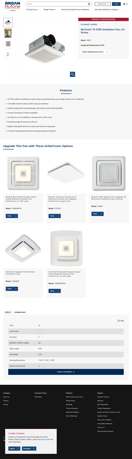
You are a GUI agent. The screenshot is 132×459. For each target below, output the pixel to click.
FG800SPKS (16, 208)
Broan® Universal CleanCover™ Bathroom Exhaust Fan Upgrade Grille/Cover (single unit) (63, 199)
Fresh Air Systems (72, 408)
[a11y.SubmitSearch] (89, 4)
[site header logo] (12, 6)
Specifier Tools (102, 416)
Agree (12, 448)
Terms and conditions (104, 420)
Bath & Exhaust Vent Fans (74, 397)
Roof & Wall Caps (71, 416)
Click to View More (64, 372)
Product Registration (104, 408)
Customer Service (103, 397)
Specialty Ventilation (72, 412)
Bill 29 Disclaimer (102, 404)
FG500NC (15, 281)
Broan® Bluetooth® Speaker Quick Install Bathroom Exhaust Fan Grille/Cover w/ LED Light (21, 199)
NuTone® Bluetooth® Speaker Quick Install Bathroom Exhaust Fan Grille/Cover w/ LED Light (64, 274)
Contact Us (101, 427)
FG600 (100, 206)
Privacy (5, 404)
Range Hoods (70, 400)
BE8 (102, 45)
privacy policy (46, 439)
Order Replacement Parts (92, 52)
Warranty (100, 400)
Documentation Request (105, 431)
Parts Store (38, 397)
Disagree (27, 448)
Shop (116, 4)
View (9, 216)
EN (127, 4)
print (122, 320)
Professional (102, 4)
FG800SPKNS (60, 283)
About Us (6, 397)
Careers (6, 400)
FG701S (58, 208)
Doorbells (69, 404)
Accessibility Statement (104, 423)
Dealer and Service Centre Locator (108, 412)
